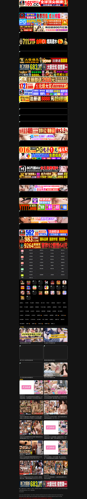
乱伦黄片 (32, 311)
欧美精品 (52, 250)
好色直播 (21, 319)
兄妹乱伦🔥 (40, 323)
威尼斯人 (21, 302)
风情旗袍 (31, 265)
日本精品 (41, 253)
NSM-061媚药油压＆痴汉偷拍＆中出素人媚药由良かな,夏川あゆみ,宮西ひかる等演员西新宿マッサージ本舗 (31, 418)
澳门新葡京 (60, 311)
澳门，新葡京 (45, 319)
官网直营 (37, 302)
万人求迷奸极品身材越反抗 (26, 377)
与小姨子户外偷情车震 (49, 343)
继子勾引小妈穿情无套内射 (26, 360)
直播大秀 (62, 319)
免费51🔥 (57, 315)
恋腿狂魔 (62, 262)
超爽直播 (54, 307)
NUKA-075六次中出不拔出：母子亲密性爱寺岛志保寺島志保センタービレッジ (55, 417)
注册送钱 (53, 302)
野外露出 (62, 259)
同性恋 (62, 271)
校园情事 (41, 274)
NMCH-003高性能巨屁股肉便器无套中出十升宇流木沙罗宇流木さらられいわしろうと (31, 457)
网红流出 (52, 259)
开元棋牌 (32, 302)
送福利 (64, 302)
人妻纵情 (52, 274)
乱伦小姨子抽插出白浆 (49, 377)
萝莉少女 (62, 250)
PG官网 (26, 302)
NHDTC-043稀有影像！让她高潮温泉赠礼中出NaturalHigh (55, 477)
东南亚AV (62, 256)
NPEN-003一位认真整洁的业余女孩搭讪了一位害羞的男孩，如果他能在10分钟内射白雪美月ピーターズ (31, 398)
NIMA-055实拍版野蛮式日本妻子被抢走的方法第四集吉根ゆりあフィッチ (31, 437)
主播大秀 (21, 311)
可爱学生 (52, 262)
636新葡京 (46, 315)
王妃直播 (27, 311)
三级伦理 (31, 253)
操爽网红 (49, 307)
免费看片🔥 (39, 315)
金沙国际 (39, 319)
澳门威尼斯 (22, 323)
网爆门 (62, 268)
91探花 (41, 259)
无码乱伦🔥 (63, 315)
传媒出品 (31, 271)
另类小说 (31, 277)
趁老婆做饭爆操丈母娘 (25, 343)
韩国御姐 (41, 256)
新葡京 (21, 307)
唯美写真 (52, 268)
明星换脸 (41, 265)
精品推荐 (31, 250)
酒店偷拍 (65, 307)
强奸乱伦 (41, 250)
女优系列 (41, 262)
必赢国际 (31, 307)
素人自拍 (62, 253)
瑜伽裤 (52, 265)
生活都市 (31, 274)
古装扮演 (31, 262)
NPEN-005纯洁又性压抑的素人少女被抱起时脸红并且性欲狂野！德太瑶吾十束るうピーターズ (55, 397)
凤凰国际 (37, 307)
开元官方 (27, 319)
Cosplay (52, 253)
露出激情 (41, 268)
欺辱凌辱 (31, 259)
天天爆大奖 (33, 319)
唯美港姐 (52, 256)
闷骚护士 (62, 265)
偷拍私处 (38, 311)
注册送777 (59, 302)
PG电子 (47, 302)
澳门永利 (43, 302)
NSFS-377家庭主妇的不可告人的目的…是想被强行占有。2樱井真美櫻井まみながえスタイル (31, 477)
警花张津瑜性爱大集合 (49, 360)
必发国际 (54, 311)
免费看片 (51, 319)
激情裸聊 (51, 315)
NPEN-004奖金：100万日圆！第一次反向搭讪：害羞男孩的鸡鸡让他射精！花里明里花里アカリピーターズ (55, 458)
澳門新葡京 (27, 315)
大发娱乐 (21, 315)
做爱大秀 (57, 319)
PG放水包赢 (43, 307)
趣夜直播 (43, 311)
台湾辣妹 (31, 256)
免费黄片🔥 (47, 323)
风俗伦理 (62, 274)
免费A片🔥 (34, 323)
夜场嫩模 (49, 311)
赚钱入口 (53, 323)
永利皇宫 (33, 315)
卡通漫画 (31, 268)
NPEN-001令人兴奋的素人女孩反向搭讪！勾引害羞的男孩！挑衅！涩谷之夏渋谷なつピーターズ (55, 438)
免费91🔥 (28, 323)
